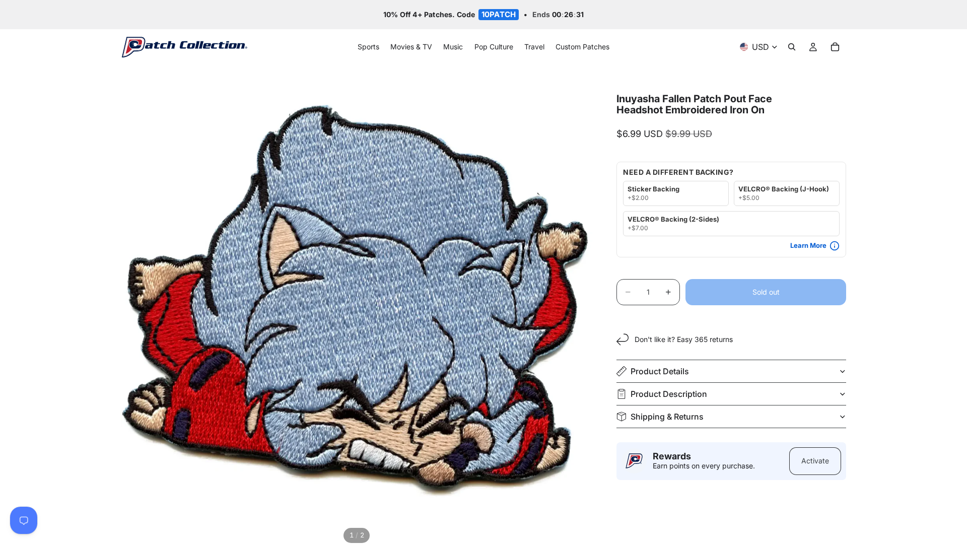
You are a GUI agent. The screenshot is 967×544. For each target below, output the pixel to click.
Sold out (766, 292)
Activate (815, 460)
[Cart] (835, 47)
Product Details (660, 371)
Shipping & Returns (667, 417)
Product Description (669, 394)
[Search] (792, 47)
